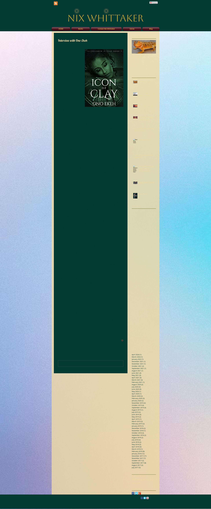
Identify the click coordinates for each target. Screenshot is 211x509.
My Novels (135, 476)
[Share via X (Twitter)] (64, 334)
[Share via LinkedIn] (70, 334)
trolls (139, 483)
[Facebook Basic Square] (133, 493)
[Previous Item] (135, 46)
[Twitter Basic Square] (136, 493)
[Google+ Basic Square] (139, 493)
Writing (145, 480)
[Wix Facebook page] (142, 498)
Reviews (142, 476)
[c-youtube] (147, 498)
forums (134, 483)
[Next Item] (152, 46)
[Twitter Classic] (145, 498)
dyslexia (152, 480)
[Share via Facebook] (59, 334)
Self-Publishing (137, 480)
